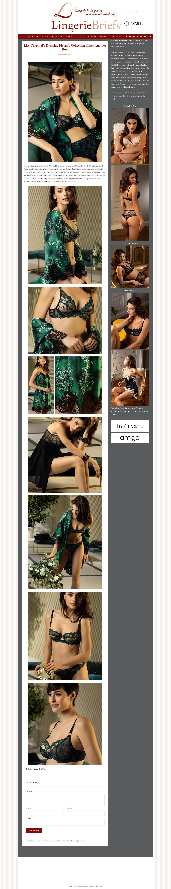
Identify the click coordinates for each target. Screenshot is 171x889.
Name (28, 808)
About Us (91, 36)
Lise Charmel (77, 166)
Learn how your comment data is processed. (69, 841)
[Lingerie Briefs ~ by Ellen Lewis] (85, 17)
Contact (103, 36)
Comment (30, 791)
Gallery (78, 36)
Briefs (30, 36)
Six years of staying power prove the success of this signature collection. (57, 178)
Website (28, 818)
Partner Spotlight (60, 36)
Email (69, 808)
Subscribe (116, 36)
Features (41, 36)
